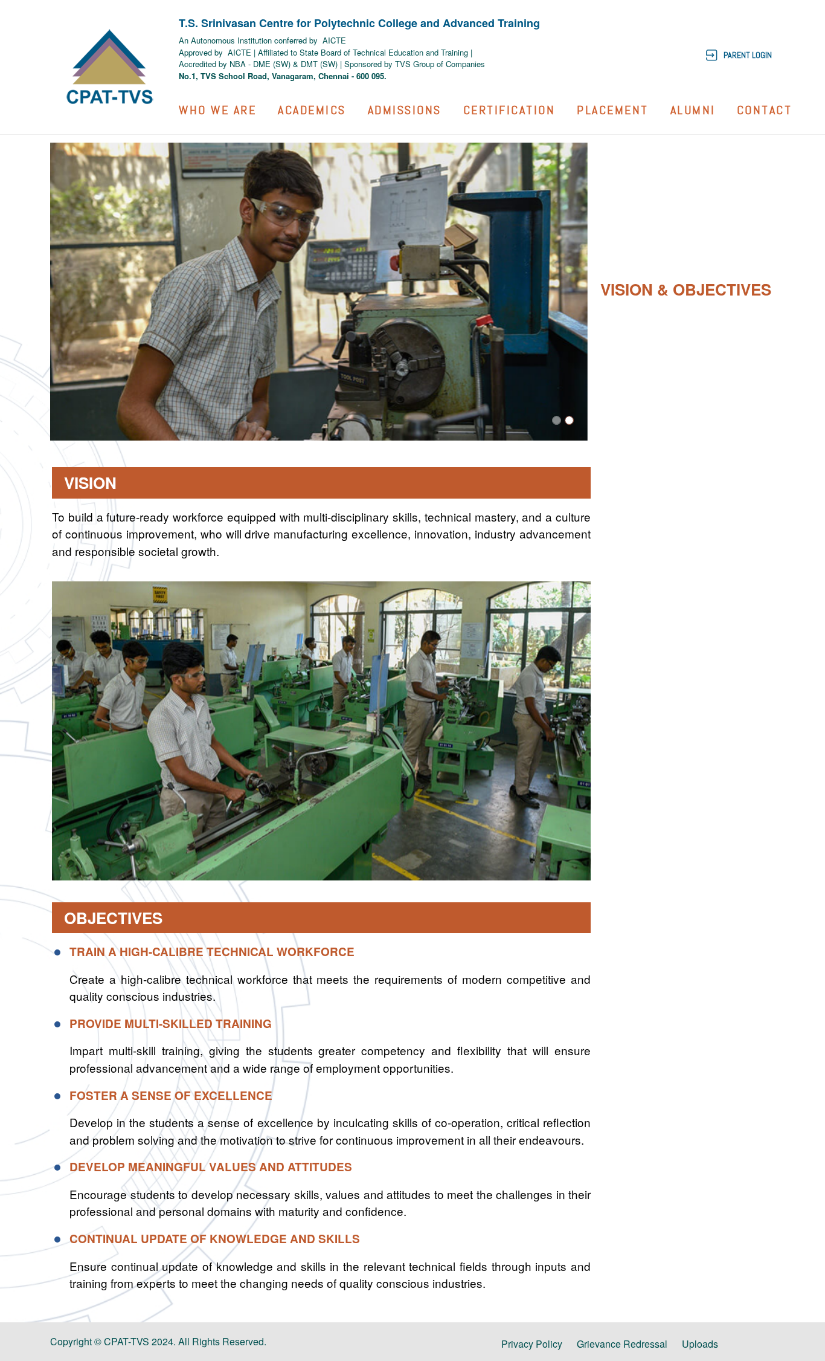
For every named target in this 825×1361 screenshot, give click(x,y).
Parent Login (748, 55)
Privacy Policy (531, 1344)
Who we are (217, 110)
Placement (613, 110)
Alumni (693, 110)
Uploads (700, 1344)
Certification (509, 110)
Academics (312, 110)
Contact (764, 110)
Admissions (404, 110)
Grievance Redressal (622, 1344)
